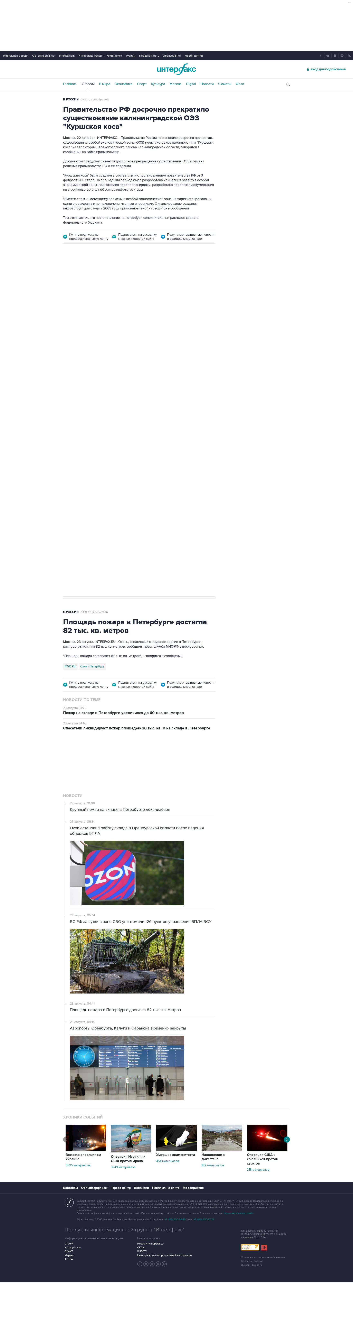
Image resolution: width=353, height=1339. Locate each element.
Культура (158, 84)
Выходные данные (252, 1261)
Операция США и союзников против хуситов (262, 1159)
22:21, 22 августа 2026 (153, 272)
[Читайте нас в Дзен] (140, 1264)
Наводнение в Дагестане (213, 1157)
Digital (191, 84)
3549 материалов (123, 1167)
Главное (69, 84)
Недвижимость (149, 55)
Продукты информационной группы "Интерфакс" (125, 1229)
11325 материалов (78, 1165)
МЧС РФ (70, 666)
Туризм (130, 55)
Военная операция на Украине (112, 272)
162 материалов (213, 1165)
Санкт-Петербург (92, 666)
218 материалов (258, 1169)
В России (87, 84)
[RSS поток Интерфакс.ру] (158, 1264)
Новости (207, 84)
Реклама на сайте (166, 1188)
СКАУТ (69, 1251)
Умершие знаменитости (175, 1155)
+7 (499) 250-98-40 (175, 1219)
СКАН (140, 1247)
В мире (104, 84)
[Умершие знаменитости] (176, 1149)
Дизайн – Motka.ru (251, 1265)
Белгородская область (81, 468)
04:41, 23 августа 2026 (94, 612)
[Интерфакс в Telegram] (146, 1264)
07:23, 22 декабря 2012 (95, 99)
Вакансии (141, 1188)
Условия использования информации (263, 1257)
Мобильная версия (15, 55)
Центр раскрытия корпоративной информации (164, 1255)
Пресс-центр (121, 1188)
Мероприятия (194, 55)
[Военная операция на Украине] (86, 1149)
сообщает (143, 315)
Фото (240, 84)
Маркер (69, 1255)
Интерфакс (176, 69)
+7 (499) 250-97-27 (204, 1219)
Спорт (142, 84)
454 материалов (167, 1161)
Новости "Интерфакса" (150, 1243)
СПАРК (69, 1243)
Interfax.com (67, 55)
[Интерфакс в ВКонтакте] (152, 1264)
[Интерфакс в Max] (164, 1264)
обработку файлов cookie (238, 1213)
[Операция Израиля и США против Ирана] (131, 1151)
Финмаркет (114, 55)
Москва (176, 84)
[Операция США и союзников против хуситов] (267, 1149)
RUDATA (142, 1251)
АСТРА (69, 1259)
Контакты (70, 1188)
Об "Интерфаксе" (43, 55)
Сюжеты (224, 84)
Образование (172, 55)
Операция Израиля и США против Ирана (128, 1159)
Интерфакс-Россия (90, 55)
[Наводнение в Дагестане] (222, 1149)
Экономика (124, 84)
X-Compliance (72, 1247)
